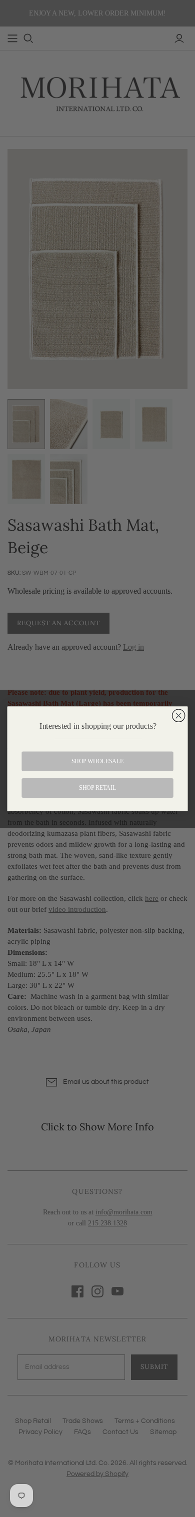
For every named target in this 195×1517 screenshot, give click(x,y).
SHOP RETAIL (97, 788)
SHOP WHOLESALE (98, 761)
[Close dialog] (178, 715)
